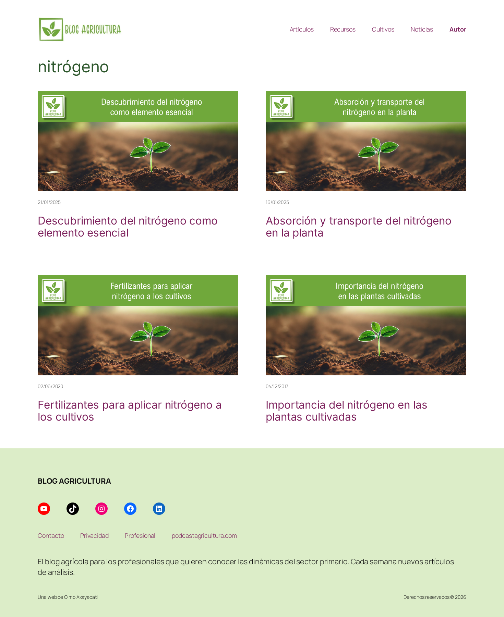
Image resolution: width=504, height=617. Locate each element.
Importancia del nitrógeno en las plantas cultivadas (347, 411)
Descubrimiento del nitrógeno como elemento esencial (128, 227)
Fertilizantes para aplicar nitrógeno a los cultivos (129, 411)
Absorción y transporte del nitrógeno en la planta (358, 227)
